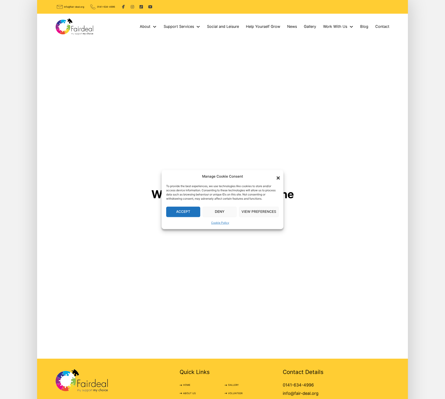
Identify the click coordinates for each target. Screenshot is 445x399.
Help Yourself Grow (263, 26)
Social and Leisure (223, 26)
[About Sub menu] (154, 27)
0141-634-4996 (106, 6)
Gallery (310, 26)
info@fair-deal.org (74, 6)
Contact (382, 26)
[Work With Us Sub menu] (351, 27)
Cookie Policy (220, 222)
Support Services (179, 26)
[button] (276, 176)
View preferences (259, 211)
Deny (219, 211)
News (292, 26)
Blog (364, 26)
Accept (183, 211)
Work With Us (335, 26)
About (145, 26)
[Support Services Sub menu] (198, 27)
